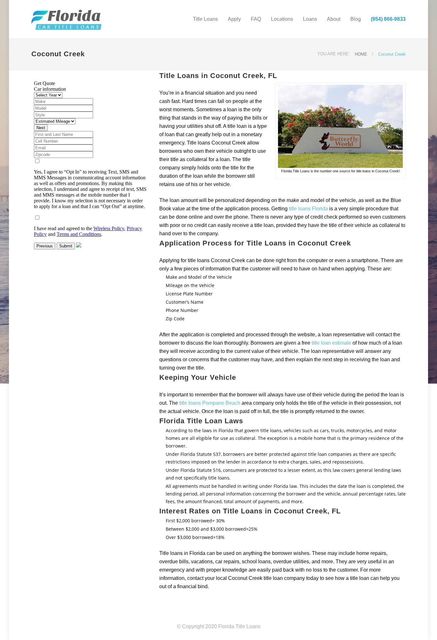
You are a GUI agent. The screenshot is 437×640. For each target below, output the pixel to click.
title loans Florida (308, 208)
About (333, 19)
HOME (361, 54)
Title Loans (205, 19)
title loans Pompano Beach (209, 403)
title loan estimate (331, 343)
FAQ (256, 19)
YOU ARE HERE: (333, 53)
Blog (355, 19)
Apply (234, 19)
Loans (310, 19)
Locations (282, 19)
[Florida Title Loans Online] (90, 19)
